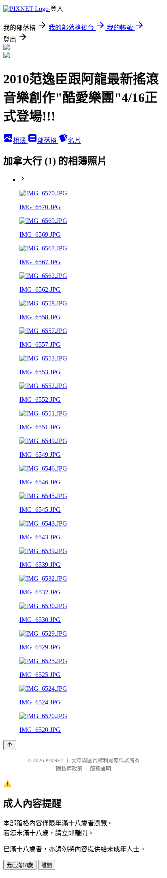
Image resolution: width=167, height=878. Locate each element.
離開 (46, 865)
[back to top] (9, 745)
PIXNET (54, 760)
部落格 (47, 140)
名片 (74, 140)
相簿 (20, 140)
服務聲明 (100, 769)
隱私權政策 (69, 769)
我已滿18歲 (19, 865)
